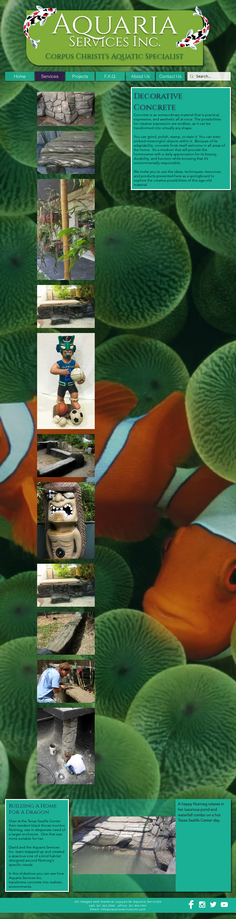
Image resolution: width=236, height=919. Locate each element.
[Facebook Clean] (191, 904)
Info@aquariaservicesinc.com (123, 909)
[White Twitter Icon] (213, 904)
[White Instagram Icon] (202, 904)
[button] (152, 845)
